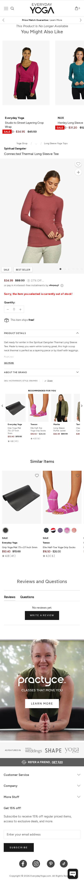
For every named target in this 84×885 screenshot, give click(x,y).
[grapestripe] (60, 530)
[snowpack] (46, 530)
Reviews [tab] (9, 598)
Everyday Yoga (15, 424)
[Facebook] (23, 863)
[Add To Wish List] (78, 164)
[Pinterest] (50, 863)
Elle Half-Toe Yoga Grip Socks (38, 429)
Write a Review (44, 617)
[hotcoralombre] (74, 530)
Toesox (34, 424)
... (36, 143)
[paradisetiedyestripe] (67, 530)
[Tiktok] (63, 863)
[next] (80, 20)
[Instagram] (37, 863)
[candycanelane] (53, 530)
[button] (13, 441)
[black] (5, 530)
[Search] (12, 8)
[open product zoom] (78, 172)
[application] (73, 874)
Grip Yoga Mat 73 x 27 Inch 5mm (14, 431)
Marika (56, 424)
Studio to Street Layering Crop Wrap (24, 122)
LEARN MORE (42, 703)
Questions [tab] (27, 598)
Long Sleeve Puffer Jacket (59, 429)
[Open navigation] (6, 8)
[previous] (3, 20)
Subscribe (19, 847)
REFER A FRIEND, (45, 762)
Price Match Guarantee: (42, 20)
